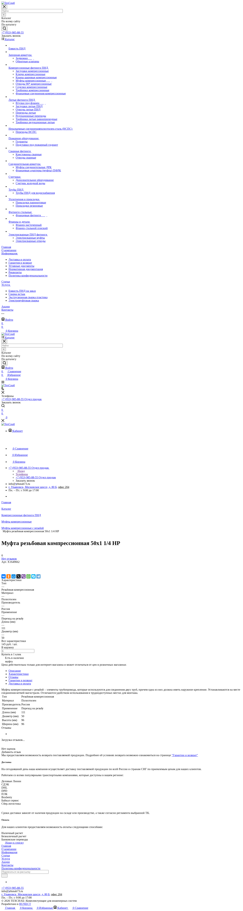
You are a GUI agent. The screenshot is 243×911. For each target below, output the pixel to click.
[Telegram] (38, 576)
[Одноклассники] (8, 576)
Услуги (5, 858)
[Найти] (4, 28)
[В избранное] (3, 565)
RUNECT (25, 903)
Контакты (7, 865)
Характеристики (19, 673)
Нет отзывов (9, 558)
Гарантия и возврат (20, 262)
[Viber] (23, 576)
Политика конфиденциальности (28, 275)
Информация (9, 852)
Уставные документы (21, 265)
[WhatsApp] (28, 576)
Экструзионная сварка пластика (28, 297)
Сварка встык (17, 294)
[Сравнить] (3, 569)
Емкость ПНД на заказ (22, 290)
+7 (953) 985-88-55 (12, 32)
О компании (8, 849)
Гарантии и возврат (20, 680)
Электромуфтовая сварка (24, 300)
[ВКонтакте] (3, 576)
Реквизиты (15, 272)
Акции (5, 861)
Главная (6, 845)
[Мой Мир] (13, 576)
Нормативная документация (26, 269)
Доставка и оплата (20, 259)
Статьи (5, 855)
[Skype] (33, 576)
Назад (21, 471)
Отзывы (13, 677)
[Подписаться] (4, 876)
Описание (15, 670)
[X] (18, 576)
